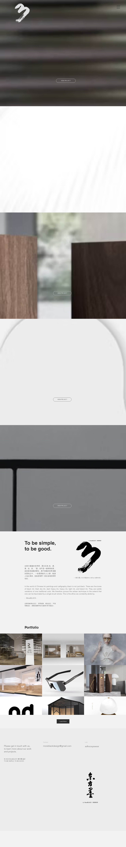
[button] (118, 7)
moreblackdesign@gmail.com (57, 746)
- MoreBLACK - (31, 598)
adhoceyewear (92, 746)
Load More (63, 721)
